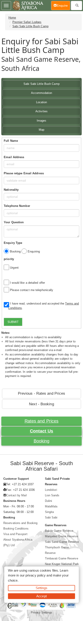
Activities (41, 111)
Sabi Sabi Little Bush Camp (30, 26)
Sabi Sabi (51, 517)
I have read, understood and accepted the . (43, 306)
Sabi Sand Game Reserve (62, 541)
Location (41, 102)
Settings (42, 588)
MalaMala (51, 506)
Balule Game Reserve (59, 530)
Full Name (11, 140)
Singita (49, 512)
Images (41, 120)
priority (9, 259)
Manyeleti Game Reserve (61, 536)
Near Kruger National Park (62, 564)
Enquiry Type (13, 243)
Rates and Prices (42, 421)
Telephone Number (17, 206)
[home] (27, 5)
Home (12, 17)
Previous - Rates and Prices (41, 393)
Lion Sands (52, 495)
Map (41, 129)
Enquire (63, 5)
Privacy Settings (41, 612)
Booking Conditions (16, 528)
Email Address (14, 157)
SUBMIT (13, 322)
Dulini (48, 501)
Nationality (11, 189)
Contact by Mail (16, 495)
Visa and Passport (15, 534)
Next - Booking (41, 404)
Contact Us (41, 431)
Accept (41, 596)
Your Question (14, 222)
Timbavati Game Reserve (61, 558)
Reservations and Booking (20, 523)
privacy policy (35, 575)
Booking (42, 441)
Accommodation (41, 93)
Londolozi (51, 489)
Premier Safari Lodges (26, 22)
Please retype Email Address (24, 173)
